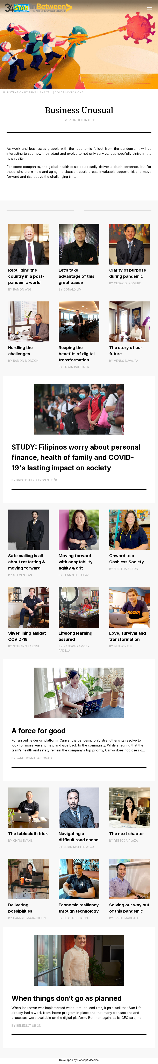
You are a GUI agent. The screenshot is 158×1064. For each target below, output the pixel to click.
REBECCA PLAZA (126, 840)
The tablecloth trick (28, 833)
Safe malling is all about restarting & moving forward (26, 562)
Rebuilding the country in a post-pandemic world (26, 276)
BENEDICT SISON (28, 1025)
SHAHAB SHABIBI (76, 918)
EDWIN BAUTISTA (76, 367)
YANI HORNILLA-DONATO (35, 758)
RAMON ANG (22, 289)
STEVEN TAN (22, 575)
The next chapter (126, 833)
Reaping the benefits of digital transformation (77, 353)
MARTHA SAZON (126, 569)
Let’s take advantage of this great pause (76, 276)
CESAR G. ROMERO (128, 283)
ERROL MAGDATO (127, 918)
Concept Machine (88, 1060)
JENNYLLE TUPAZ (76, 575)
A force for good (39, 731)
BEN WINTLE (123, 646)
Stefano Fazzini (26, 646)
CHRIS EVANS (23, 840)
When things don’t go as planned (67, 998)
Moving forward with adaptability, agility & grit (76, 562)
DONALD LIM (73, 289)
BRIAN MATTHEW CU (79, 846)
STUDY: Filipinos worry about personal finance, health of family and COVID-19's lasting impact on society (76, 457)
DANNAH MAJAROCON (29, 918)
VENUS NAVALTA (126, 360)
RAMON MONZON (26, 360)
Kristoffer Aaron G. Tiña (37, 480)
